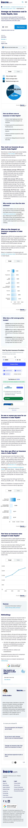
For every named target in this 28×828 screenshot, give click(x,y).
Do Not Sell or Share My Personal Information (19, 790)
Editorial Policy (6, 789)
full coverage (11, 153)
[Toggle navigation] (26, 2)
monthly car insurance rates (8, 254)
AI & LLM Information (7, 797)
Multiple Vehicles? (17, 374)
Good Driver (7, 374)
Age (15, 356)
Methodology (6, 785)
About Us (5, 783)
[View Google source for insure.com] (14, 665)
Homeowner (18, 370)
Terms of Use (17, 785)
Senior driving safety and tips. (12, 607)
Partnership (5, 793)
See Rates (7, 398)
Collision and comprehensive (9, 214)
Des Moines (7, 679)
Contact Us (5, 791)
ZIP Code (4, 356)
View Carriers (21, 27)
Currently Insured (8, 370)
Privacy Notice (17, 783)
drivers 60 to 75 (12, 464)
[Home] (1, 7)
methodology (4, 660)
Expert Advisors (6, 787)
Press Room (5, 795)
